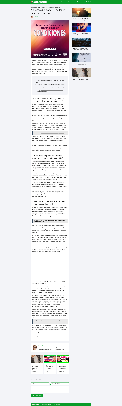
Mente (78, 1)
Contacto (53, 404)
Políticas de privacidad (46, 404)
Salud (82, 1)
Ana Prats (36, 16)
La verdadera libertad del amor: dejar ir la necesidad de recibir (51, 87)
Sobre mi (58, 404)
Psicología (68, 1)
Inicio (62, 1)
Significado (88, 1)
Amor (73, 1)
